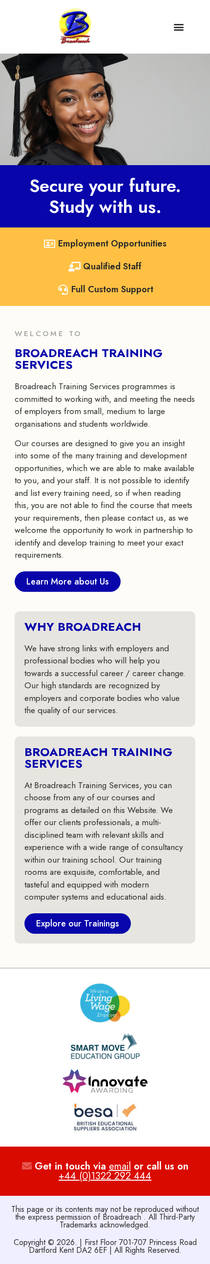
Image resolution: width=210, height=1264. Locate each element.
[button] (178, 27)
